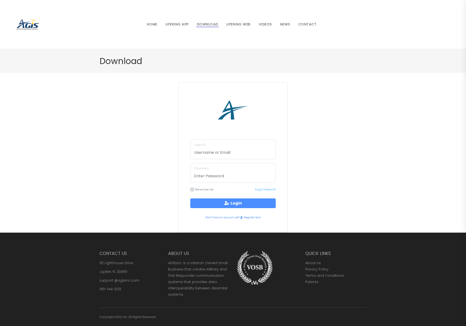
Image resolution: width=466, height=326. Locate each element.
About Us (313, 263)
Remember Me (204, 189)
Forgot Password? (265, 189)
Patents (311, 281)
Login (235, 203)
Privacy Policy (317, 269)
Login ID (200, 145)
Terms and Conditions (324, 275)
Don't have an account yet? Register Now (233, 217)
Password (201, 168)
